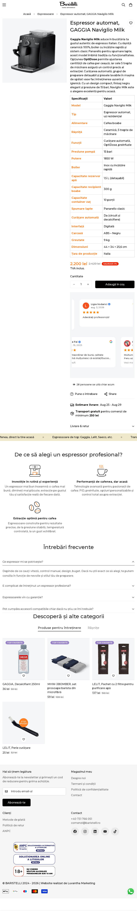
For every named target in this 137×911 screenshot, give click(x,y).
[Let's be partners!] (95, 831)
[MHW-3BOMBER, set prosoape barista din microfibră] (68, 659)
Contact (76, 795)
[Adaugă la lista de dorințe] (130, 23)
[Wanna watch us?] (105, 831)
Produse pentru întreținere (59, 628)
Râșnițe (93, 628)
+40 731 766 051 (81, 818)
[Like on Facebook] (75, 831)
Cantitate (76, 276)
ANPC (7, 831)
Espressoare (45, 14)
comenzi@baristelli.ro (85, 822)
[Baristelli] (68, 5)
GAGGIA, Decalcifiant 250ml (21, 684)
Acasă (27, 14)
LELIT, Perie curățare (16, 747)
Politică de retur (13, 825)
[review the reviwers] (131, 303)
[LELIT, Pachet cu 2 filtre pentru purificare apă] (113, 659)
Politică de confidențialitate (89, 789)
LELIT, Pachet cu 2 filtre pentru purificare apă (112, 686)
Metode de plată (14, 819)
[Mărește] (61, 25)
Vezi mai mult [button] (64, 362)
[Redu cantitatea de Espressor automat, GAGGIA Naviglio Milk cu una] (74, 284)
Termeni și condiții (83, 783)
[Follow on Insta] (85, 831)
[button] (130, 5)
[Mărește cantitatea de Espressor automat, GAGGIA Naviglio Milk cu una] (88, 284)
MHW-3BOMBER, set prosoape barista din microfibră (61, 688)
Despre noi (78, 778)
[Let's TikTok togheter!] (115, 831)
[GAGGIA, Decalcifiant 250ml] (24, 659)
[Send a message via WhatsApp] (130, 891)
